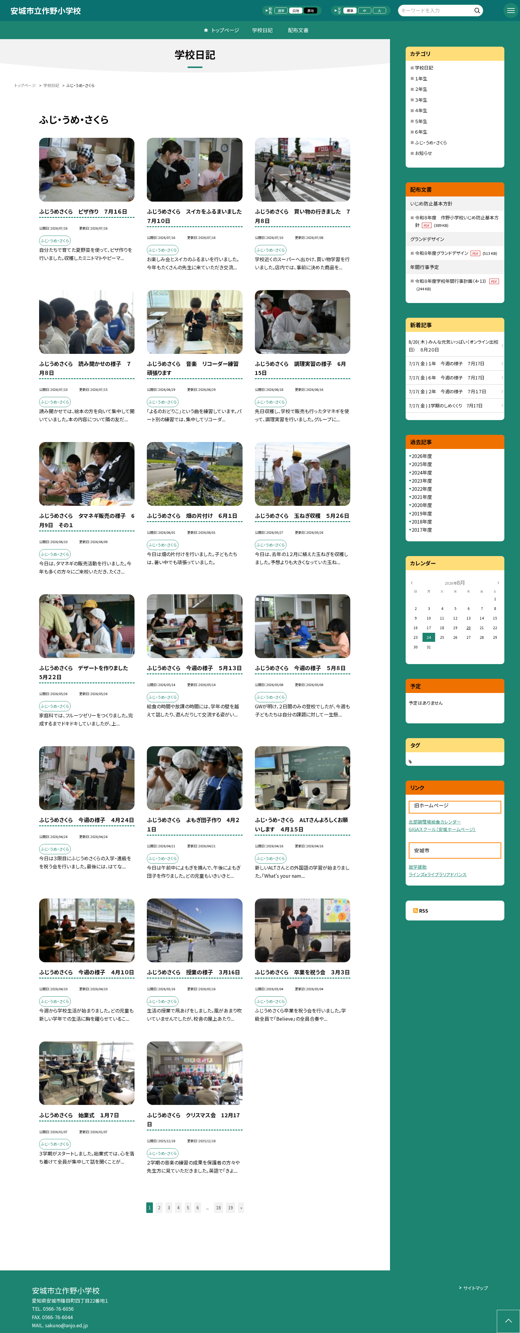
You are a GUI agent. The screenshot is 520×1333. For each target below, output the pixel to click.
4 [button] (178, 1208)
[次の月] (498, 582)
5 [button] (188, 1208)
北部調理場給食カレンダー (435, 821)
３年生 (421, 100)
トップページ (225, 30)
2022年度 (422, 488)
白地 (295, 10)
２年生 (421, 89)
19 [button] (230, 1208)
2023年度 (422, 480)
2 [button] (159, 1208)
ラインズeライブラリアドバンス (438, 874)
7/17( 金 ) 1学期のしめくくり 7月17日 (446, 405)
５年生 (421, 121)
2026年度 (422, 455)
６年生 (421, 131)
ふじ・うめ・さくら (431, 142)
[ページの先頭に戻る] (508, 1321)
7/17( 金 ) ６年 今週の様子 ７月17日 (446, 377)
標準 (350, 10)
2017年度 (422, 529)
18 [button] (218, 1208)
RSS (423, 910)
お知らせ (423, 153)
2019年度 (422, 513)
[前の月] (411, 582)
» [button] (241, 1208)
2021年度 (422, 496)
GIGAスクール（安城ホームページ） (442, 829)
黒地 (310, 10)
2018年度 (422, 521)
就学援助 (418, 867)
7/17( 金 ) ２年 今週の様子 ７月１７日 (447, 391)
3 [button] (169, 1208)
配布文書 (298, 30)
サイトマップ (475, 1287)
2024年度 (422, 472)
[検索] (478, 9)
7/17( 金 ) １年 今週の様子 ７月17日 (446, 363)
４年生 (421, 110)
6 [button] (198, 1208)
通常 (281, 10)
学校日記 (262, 30)
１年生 (421, 78)
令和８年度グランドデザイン (456, 253)
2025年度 (422, 464)
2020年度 (422, 505)
